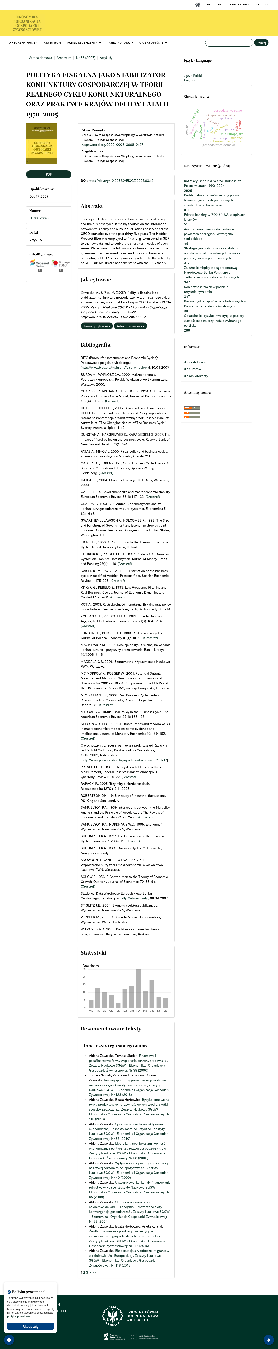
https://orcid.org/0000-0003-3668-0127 (112, 145)
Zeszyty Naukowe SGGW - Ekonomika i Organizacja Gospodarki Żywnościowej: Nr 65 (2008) (129, 1192)
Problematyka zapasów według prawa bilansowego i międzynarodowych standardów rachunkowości (211, 200)
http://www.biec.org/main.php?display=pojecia (115, 367)
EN (220, 4)
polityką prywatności (19, 1316)
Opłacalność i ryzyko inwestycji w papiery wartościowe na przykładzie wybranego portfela (214, 320)
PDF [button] (49, 174)
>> (94, 1272)
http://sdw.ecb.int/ (134, 898)
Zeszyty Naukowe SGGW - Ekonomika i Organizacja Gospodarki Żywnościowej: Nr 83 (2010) (129, 1134)
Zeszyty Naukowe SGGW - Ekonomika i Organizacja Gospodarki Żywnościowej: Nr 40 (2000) (129, 1173)
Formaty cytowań (96, 326)
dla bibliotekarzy (196, 376)
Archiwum (64, 58)
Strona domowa (40, 58)
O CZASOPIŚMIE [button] (152, 42)
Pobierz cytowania (129, 326)
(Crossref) (112, 401)
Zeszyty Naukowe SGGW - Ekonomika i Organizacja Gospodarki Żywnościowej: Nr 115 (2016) (129, 1114)
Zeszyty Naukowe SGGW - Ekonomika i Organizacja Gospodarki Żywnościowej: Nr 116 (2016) (125, 1260)
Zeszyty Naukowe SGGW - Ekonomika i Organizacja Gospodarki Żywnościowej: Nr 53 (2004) (129, 1216)
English (189, 80)
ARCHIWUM (52, 42)
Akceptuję (30, 1327)
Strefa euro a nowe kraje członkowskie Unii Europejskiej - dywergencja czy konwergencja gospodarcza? (125, 1207)
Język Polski (193, 76)
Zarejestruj (238, 4)
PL (209, 4)
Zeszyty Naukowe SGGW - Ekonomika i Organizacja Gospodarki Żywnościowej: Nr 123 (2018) (129, 1090)
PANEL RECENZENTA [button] (83, 42)
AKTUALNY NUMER (23, 42)
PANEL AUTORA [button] (119, 42)
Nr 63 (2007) (85, 58)
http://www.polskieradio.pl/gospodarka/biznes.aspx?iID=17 (124, 760)
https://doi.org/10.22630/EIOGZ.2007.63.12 (120, 181)
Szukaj (261, 43)
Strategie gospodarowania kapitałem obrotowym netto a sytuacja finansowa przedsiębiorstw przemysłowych (212, 253)
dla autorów (192, 369)
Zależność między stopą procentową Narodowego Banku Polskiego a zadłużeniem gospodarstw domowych (211, 272)
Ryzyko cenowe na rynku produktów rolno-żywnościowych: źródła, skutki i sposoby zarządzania (129, 1104)
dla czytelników (195, 362)
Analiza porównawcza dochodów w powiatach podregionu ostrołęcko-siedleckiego (209, 234)
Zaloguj (262, 4)
